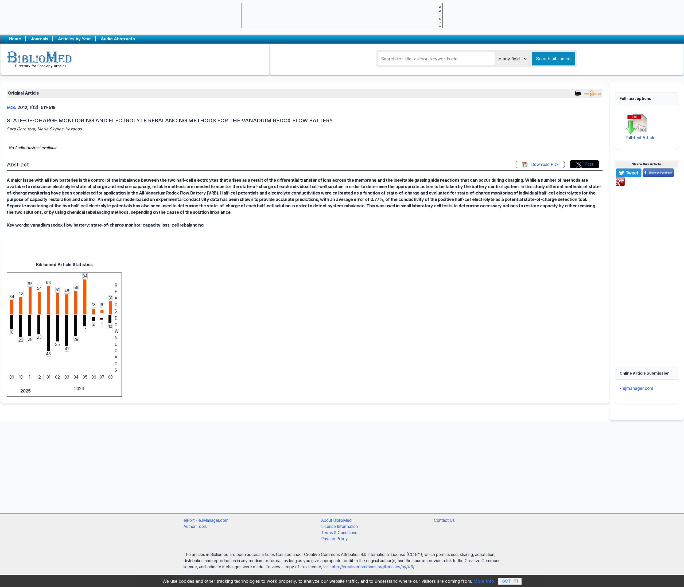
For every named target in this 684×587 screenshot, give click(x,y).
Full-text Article (640, 137)
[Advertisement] (646, 273)
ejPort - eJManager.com (206, 520)
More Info (483, 581)
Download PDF (544, 164)
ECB (11, 107)
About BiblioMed (336, 520)
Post (589, 164)
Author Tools (195, 526)
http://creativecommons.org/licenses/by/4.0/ (373, 566)
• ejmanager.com (636, 388)
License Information (339, 526)
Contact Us (444, 520)
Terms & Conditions (339, 532)
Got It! (510, 581)
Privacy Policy (334, 538)
